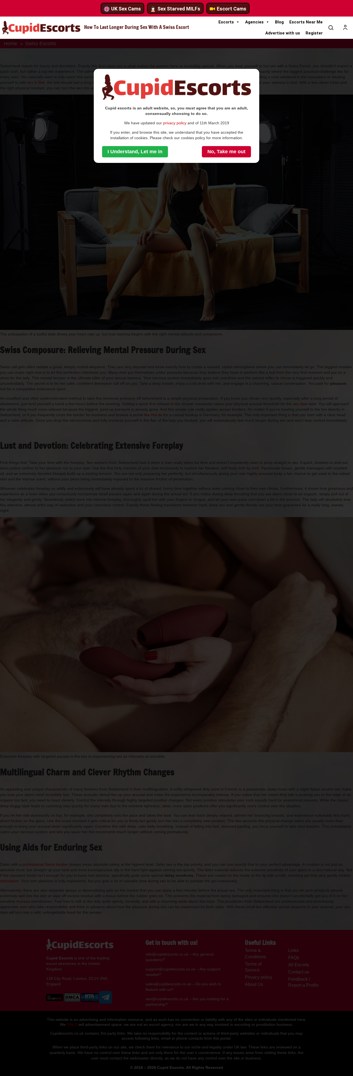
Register (314, 33)
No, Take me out (226, 151)
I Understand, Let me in (135, 151)
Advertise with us (282, 33)
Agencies (254, 22)
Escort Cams (231, 9)
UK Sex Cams (126, 9)
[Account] (345, 27)
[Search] (330, 27)
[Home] (41, 28)
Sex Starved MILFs (178, 9)
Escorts (226, 22)
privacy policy (174, 123)
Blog (279, 22)
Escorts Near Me (306, 22)
